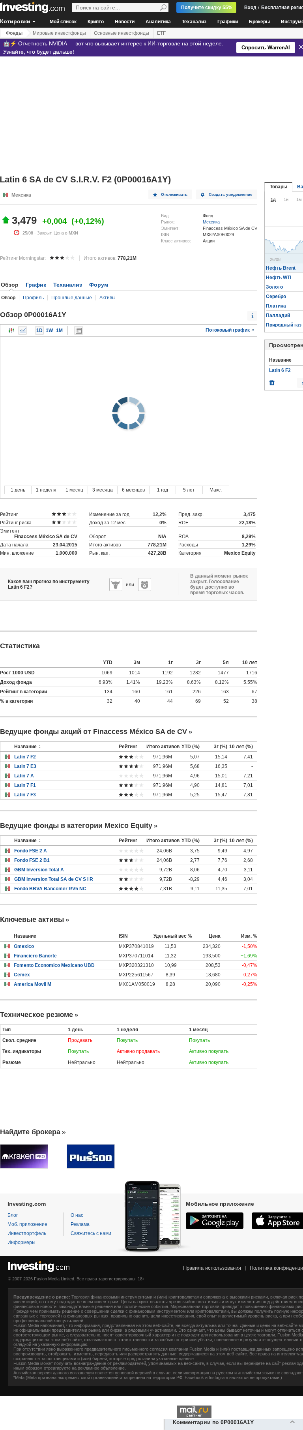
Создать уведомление (230, 194)
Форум (98, 284)
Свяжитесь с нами (91, 1233)
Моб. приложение (27, 1224)
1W (49, 330)
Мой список (63, 21)
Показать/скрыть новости (78, 330)
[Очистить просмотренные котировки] (272, 380)
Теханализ (194, 21)
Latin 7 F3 (25, 795)
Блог (12, 1215)
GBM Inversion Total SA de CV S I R (53, 879)
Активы (107, 297)
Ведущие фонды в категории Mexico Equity (76, 825)
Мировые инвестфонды (59, 33)
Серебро (276, 296)
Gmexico (24, 946)
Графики (227, 21)
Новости (125, 21)
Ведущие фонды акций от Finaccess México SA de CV (93, 732)
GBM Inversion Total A (39, 870)
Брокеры (259, 21)
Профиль (33, 297)
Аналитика (158, 21)
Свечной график (11, 330)
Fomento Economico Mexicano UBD (54, 965)
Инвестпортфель (26, 1233)
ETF (161, 33)
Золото (274, 287)
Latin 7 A (24, 776)
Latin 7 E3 (25, 766)
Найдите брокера (30, 1132)
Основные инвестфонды (121, 33)
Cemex (22, 975)
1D (39, 330)
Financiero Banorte (35, 956)
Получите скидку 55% (206, 7)
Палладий (278, 315)
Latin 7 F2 (25, 757)
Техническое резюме (36, 1015)
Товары (278, 187)
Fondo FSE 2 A (30, 851)
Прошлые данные (71, 297)
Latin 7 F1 (25, 785)
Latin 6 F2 (280, 370)
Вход (250, 7)
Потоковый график (228, 330)
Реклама (80, 1224)
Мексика (211, 222)
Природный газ (283, 325)
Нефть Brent (281, 268)
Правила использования (212, 1268)
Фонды (14, 33)
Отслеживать (174, 194)
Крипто (96, 21)
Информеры (21, 1242)
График (36, 284)
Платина (276, 306)
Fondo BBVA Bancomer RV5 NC (50, 888)
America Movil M (32, 984)
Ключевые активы (32, 919)
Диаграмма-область (22, 330)
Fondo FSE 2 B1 (32, 860)
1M (59, 330)
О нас (77, 1215)
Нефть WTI (278, 277)
